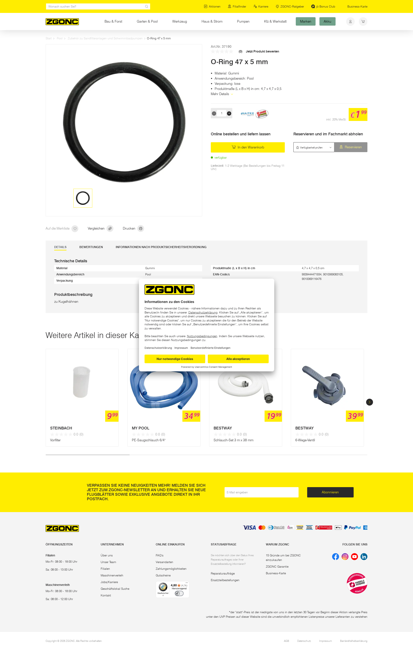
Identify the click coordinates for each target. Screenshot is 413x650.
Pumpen (243, 21)
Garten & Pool (147, 21)
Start (49, 38)
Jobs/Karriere (109, 582)
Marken (305, 21)
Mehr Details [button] (220, 94)
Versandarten (164, 562)
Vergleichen (96, 228)
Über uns (107, 555)
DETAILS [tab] (60, 247)
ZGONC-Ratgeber (292, 6)
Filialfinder (239, 6)
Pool (60, 38)
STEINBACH (61, 428)
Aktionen (214, 6)
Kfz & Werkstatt (275, 21)
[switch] (179, 593)
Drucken (129, 228)
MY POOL (140, 428)
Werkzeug (179, 21)
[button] (369, 402)
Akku (327, 21)
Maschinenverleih (112, 575)
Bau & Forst (113, 21)
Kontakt (106, 595)
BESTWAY (223, 428)
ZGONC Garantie (277, 566)
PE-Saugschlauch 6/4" (148, 440)
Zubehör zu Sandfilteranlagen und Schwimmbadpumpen (105, 38)
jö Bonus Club (325, 6)
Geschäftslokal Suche (115, 588)
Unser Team (108, 562)
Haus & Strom (212, 21)
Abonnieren (330, 492)
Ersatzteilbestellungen (225, 580)
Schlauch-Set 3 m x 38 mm (233, 440)
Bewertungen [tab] (91, 247)
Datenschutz (304, 640)
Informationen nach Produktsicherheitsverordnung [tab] (161, 247)
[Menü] (186, 583)
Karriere (263, 6)
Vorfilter (55, 440)
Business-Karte (357, 6)
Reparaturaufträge (223, 573)
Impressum (325, 640)
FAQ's (159, 555)
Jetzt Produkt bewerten (262, 51)
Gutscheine (163, 575)
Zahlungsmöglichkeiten (171, 568)
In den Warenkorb (250, 147)
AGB (286, 640)
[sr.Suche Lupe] (146, 6)
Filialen (105, 568)
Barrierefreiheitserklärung (353, 640)
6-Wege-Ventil (305, 440)
